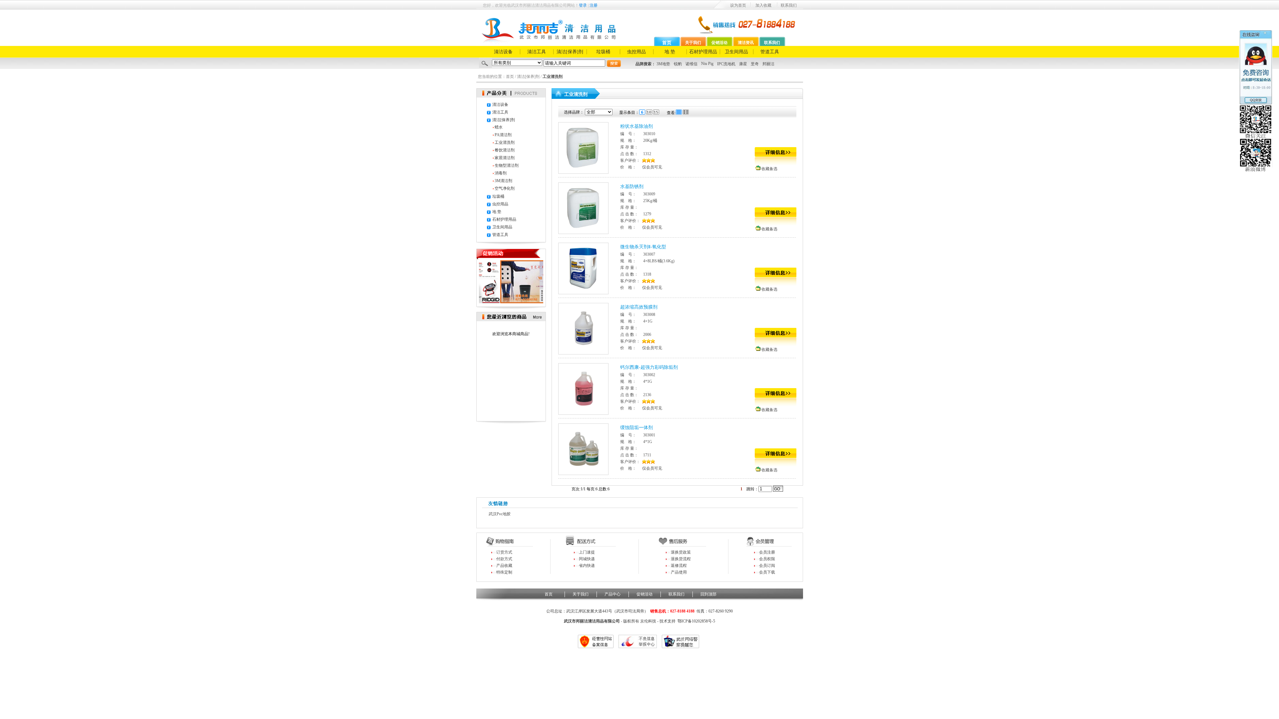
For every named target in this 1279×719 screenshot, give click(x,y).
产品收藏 (504, 565)
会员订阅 (767, 565)
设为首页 (738, 5)
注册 (594, 5)
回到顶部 (708, 594)
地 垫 (669, 51)
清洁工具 (536, 51)
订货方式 (504, 552)
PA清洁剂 (503, 134)
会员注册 (767, 552)
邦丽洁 (768, 64)
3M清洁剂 (503, 180)
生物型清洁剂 (507, 165)
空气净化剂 (505, 188)
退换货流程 (681, 559)
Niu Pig (707, 63)
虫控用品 (636, 51)
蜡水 (499, 127)
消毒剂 (501, 173)
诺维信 (691, 64)
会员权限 (767, 559)
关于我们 (693, 42)
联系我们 (789, 5)
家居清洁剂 (505, 157)
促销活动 (719, 42)
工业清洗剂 (505, 142)
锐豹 (678, 64)
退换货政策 (681, 552)
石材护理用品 (703, 51)
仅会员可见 (652, 167)
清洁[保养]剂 (570, 51)
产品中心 (613, 594)
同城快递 (587, 559)
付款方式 (504, 559)
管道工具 (769, 51)
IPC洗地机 (726, 64)
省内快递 (587, 565)
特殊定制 (504, 572)
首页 (666, 42)
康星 (743, 64)
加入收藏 (763, 5)
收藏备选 (769, 168)
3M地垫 (663, 64)
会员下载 (767, 572)
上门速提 (587, 552)
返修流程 (679, 565)
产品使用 (679, 572)
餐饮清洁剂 (505, 150)
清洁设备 (503, 51)
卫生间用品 (736, 51)
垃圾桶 (603, 51)
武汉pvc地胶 (500, 514)
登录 (583, 5)
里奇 (755, 64)
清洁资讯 (746, 42)
